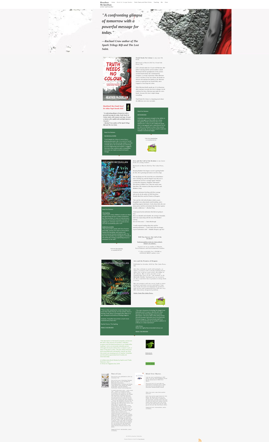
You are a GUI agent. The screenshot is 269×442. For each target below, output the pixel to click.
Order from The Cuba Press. (143, 293)
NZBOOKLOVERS (108, 227)
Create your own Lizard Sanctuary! (149, 353)
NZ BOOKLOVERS (110, 136)
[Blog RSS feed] (200, 440)
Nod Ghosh (141, 439)
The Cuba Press (119, 248)
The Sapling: (106, 213)
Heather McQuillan (106, 3)
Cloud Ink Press (153, 138)
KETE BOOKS (142, 114)
